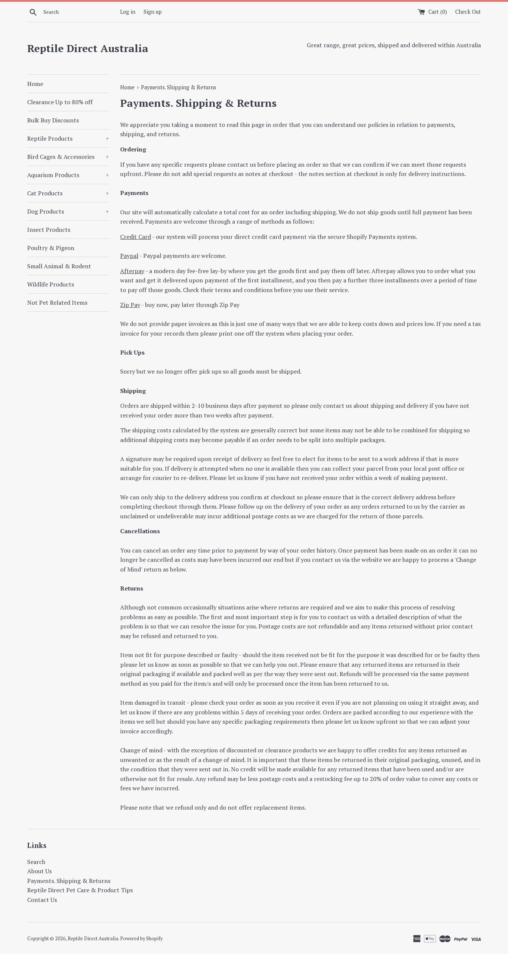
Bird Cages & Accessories (68, 157)
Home (35, 84)
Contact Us (42, 900)
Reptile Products (68, 138)
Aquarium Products (68, 175)
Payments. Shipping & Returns (68, 881)
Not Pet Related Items (57, 302)
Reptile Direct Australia (87, 48)
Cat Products (68, 193)
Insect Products (48, 229)
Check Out (468, 11)
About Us (39, 871)
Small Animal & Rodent (59, 266)
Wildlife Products (50, 284)
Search (36, 862)
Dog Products (68, 211)
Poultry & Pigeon (50, 248)
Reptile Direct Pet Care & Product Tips (80, 890)
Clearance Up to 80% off (60, 102)
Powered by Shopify (141, 938)
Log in (127, 11)
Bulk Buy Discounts (53, 120)
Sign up (153, 11)
